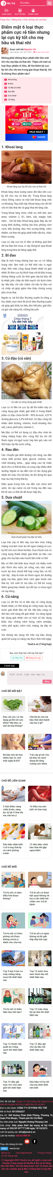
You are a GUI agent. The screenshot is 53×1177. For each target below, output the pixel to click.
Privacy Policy (44, 1152)
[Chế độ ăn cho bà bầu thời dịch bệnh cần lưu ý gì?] (40, 704)
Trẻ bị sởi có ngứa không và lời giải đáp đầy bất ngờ (39, 936)
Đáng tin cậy (34, 658)
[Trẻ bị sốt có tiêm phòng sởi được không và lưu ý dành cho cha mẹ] (13, 920)
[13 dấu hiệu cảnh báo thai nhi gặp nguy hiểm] (40, 831)
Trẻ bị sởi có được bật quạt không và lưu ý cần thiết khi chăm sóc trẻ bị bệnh (39, 898)
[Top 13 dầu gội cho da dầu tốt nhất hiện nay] (40, 1031)
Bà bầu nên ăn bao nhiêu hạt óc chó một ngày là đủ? (13, 757)
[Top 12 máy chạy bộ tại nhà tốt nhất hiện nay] (40, 996)
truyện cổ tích (23, 1101)
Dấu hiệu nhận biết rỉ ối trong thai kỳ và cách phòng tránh (13, 849)
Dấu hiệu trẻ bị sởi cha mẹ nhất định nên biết (39, 1084)
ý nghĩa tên (28, 1104)
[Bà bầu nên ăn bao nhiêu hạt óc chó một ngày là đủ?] (13, 742)
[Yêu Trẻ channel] (27, 1144)
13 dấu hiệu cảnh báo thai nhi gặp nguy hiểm (39, 847)
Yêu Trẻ (10, 3)
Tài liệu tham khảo (42, 52)
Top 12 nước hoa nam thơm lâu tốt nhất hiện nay (39, 974)
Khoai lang (11, 79)
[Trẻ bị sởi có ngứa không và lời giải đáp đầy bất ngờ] (40, 920)
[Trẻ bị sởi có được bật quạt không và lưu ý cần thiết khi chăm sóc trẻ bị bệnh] (40, 880)
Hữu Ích (18, 658)
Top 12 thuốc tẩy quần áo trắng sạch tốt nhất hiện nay (12, 1048)
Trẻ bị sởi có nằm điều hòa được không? (12, 895)
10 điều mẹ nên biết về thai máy (38, 808)
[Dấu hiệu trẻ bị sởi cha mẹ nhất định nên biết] (40, 1069)
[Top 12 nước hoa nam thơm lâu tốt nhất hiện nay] (40, 958)
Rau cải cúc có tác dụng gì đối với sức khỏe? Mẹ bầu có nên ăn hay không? (13, 721)
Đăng (47, 682)
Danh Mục (6, 14)
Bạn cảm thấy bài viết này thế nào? (26, 653)
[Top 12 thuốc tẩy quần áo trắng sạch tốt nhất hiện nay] (13, 1031)
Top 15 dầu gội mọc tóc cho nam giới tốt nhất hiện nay (12, 1086)
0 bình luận (9, 665)
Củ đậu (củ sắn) (13, 88)
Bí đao (9, 84)
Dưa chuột (10, 96)
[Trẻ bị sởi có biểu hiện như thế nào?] (13, 996)
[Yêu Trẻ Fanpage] (34, 1144)
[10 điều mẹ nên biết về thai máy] (40, 794)
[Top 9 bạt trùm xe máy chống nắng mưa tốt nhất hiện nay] (13, 958)
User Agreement (24, 1152)
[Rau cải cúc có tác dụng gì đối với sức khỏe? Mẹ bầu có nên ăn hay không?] (13, 704)
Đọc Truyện (20, 14)
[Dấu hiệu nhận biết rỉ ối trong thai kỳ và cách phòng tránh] (13, 831)
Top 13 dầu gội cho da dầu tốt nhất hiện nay (38, 1046)
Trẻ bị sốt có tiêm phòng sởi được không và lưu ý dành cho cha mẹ (12, 938)
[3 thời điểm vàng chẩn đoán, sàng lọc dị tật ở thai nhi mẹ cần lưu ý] (13, 794)
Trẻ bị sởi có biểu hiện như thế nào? (12, 1010)
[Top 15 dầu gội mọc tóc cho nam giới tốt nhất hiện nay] (13, 1069)
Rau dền (10, 91)
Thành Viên (33, 14)
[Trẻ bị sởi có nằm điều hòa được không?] (13, 880)
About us (5, 1152)
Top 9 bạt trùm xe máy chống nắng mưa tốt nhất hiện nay (13, 975)
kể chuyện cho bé (13, 1104)
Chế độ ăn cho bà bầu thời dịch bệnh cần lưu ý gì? (39, 719)
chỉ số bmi (39, 1104)
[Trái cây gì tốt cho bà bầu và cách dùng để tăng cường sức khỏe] (40, 742)
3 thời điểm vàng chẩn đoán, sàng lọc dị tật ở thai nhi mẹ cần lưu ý (13, 811)
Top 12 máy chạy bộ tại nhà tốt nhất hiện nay (39, 1012)
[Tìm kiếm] (50, 3)
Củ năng (10, 99)
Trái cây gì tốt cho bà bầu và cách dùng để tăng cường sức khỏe (39, 759)
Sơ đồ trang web (9, 1155)
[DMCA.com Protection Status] (10, 1150)
